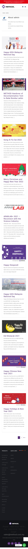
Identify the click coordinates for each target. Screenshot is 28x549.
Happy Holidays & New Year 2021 (14, 410)
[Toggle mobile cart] (22, 6)
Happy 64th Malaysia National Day (13, 295)
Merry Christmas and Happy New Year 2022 (13, 180)
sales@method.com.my (18, 2)
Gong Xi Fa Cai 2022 (13, 140)
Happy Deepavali (11, 265)
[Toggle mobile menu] (25, 6)
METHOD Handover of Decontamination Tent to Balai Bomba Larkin (13, 96)
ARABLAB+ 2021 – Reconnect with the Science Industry (12, 218)
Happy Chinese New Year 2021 (12, 372)
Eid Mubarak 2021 (12, 336)
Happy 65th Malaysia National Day (13, 53)
